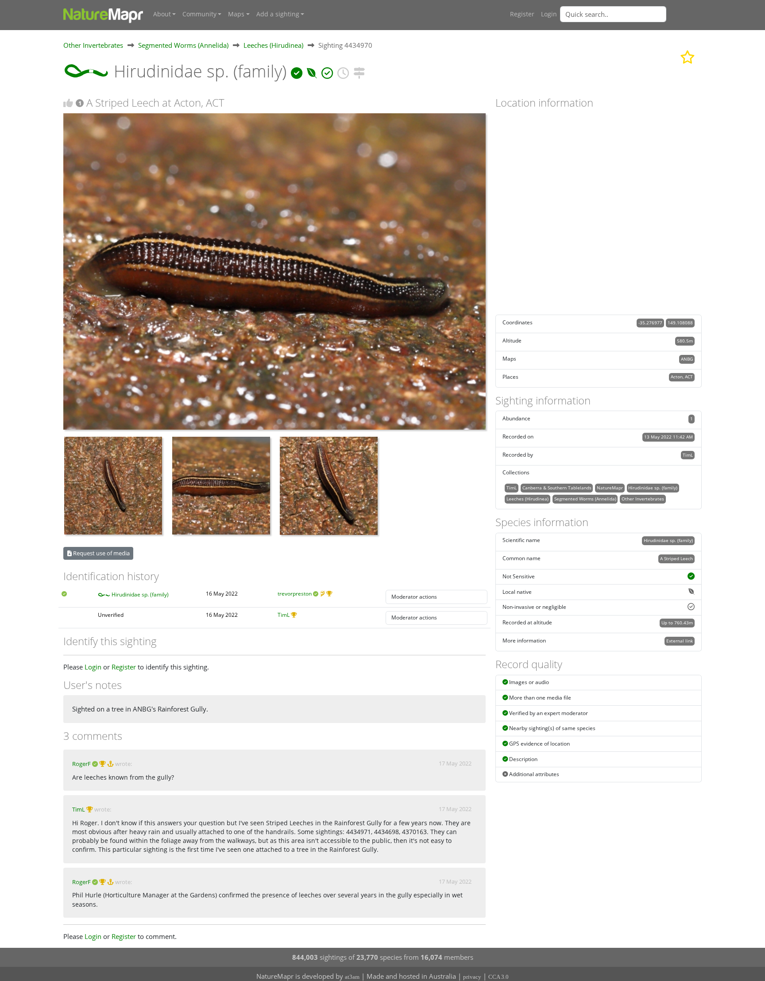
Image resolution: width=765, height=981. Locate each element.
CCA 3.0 (498, 976)
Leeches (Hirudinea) (273, 45)
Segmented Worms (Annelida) (183, 45)
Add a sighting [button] (277, 14)
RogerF (81, 764)
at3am (352, 976)
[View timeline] (343, 71)
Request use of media (101, 553)
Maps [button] (236, 14)
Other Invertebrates (93, 45)
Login (549, 14)
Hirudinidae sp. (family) (140, 594)
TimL (284, 615)
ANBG (687, 359)
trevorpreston (295, 593)
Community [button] (199, 14)
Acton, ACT (682, 376)
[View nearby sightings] (359, 71)
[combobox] (631, 14)
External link (679, 641)
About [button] (162, 14)
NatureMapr (610, 488)
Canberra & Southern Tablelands (556, 488)
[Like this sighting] (68, 102)
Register (522, 14)
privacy (472, 976)
